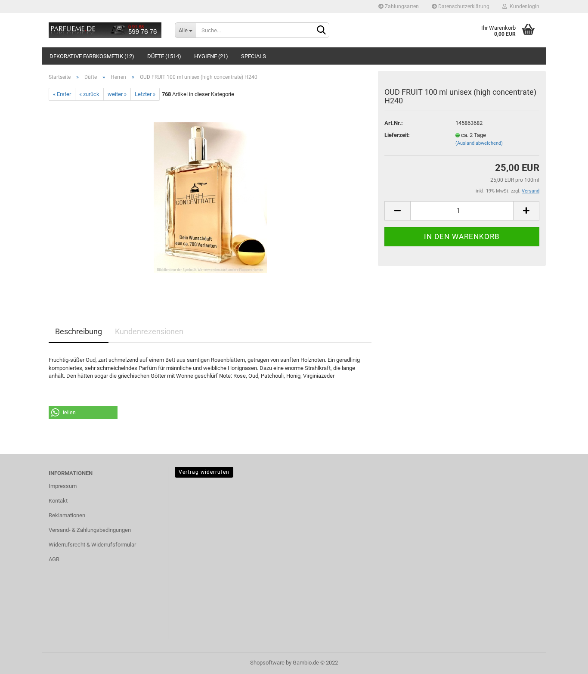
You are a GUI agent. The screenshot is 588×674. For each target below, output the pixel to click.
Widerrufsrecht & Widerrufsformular (92, 544)
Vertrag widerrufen (204, 472)
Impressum (63, 486)
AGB (54, 559)
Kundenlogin (523, 6)
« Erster (62, 94)
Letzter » (145, 94)
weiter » (117, 94)
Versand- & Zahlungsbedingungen (90, 530)
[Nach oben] (564, 661)
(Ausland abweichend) (479, 143)
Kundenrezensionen (149, 331)
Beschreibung (78, 331)
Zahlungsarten (401, 6)
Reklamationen (67, 515)
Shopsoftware (267, 662)
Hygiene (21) (211, 56)
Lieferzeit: (397, 135)
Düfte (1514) (164, 56)
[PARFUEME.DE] (105, 30)
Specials (253, 56)
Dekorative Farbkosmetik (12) (92, 56)
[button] (83, 412)
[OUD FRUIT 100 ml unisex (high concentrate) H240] (210, 197)
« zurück (89, 94)
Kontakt (58, 500)
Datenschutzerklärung (463, 6)
